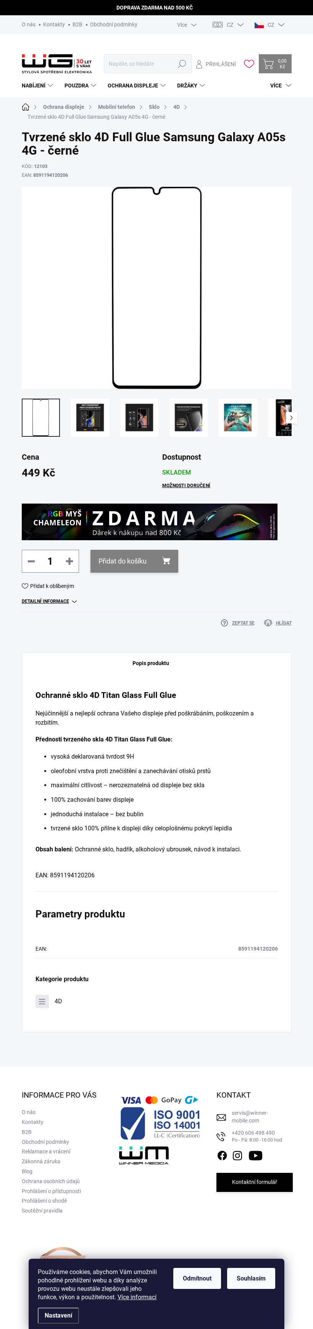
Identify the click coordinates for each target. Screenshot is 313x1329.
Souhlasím (251, 1278)
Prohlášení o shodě (44, 1201)
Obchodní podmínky (113, 24)
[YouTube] (255, 1154)
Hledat (182, 64)
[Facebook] (222, 1154)
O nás (28, 24)
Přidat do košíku (122, 561)
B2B (77, 24)
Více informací (137, 1297)
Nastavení (58, 1315)
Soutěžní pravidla (42, 1211)
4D (58, 1001)
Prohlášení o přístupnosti (51, 1191)
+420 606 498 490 (257, 1136)
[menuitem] (38, 85)
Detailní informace (45, 601)
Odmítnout (197, 1278)
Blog (27, 1171)
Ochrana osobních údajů (51, 1181)
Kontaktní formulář (254, 1182)
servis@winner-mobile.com (250, 1117)
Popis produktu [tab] (150, 663)
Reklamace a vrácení (46, 1151)
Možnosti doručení (186, 485)
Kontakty (54, 24)
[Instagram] (237, 1154)
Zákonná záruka (41, 1161)
